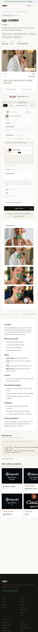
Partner (22, 607)
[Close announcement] (35, 2)
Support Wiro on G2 (22, 96)
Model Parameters (25, 628)
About (4, 599)
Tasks (22, 630)
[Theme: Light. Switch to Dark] (24, 5)
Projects (4, 628)
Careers (4, 604)
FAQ (21, 615)
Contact (4, 607)
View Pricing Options (19, 216)
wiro (5, 25)
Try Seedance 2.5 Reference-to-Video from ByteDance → (19, 1)
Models (22, 599)
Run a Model (24, 625)
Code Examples (6, 630)
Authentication (6, 625)
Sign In (29, 5)
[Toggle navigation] (34, 5)
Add (29, 138)
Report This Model (30, 314)
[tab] (5, 105)
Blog (3, 601)
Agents (22, 601)
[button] (19, 154)
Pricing (22, 604)
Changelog (23, 609)
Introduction (5, 622)
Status (22, 612)
